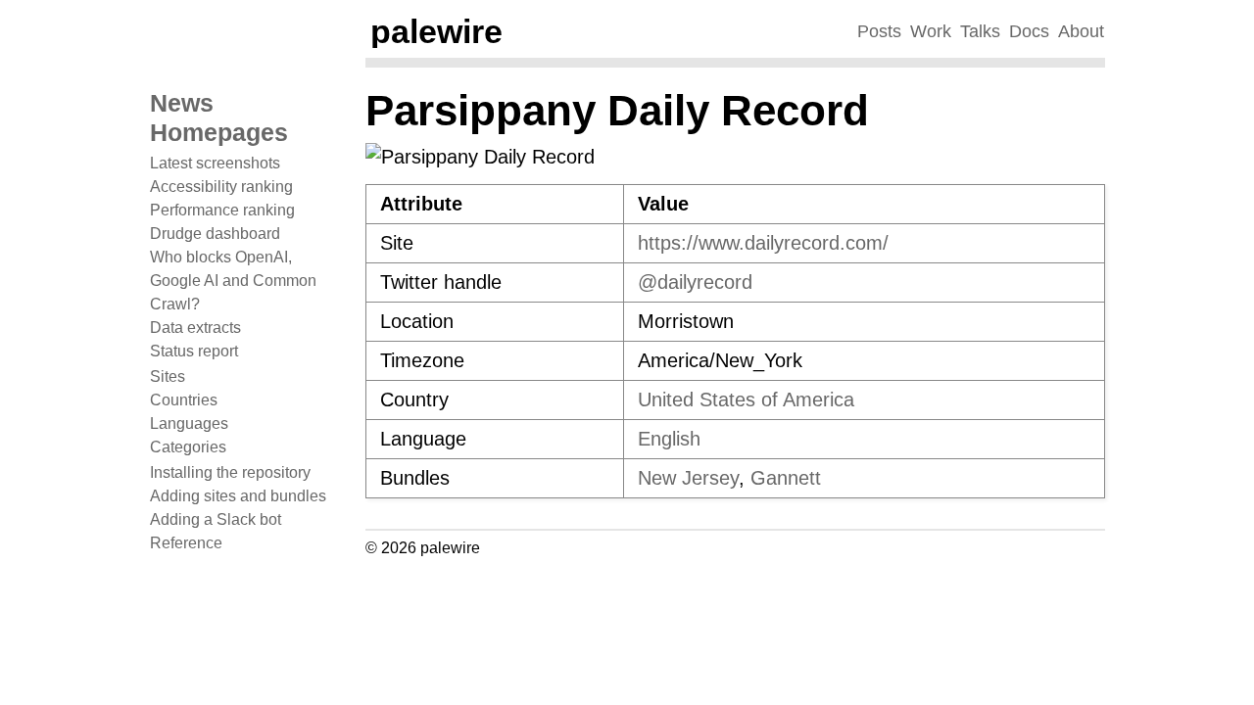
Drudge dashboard (215, 233)
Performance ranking (222, 210)
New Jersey (688, 478)
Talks (980, 31)
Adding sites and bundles (238, 496)
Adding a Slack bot (215, 519)
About (1081, 31)
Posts (879, 31)
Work (930, 31)
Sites (167, 376)
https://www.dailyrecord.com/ (763, 243)
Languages (189, 423)
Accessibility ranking (221, 186)
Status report (194, 351)
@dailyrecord (695, 282)
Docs (1029, 31)
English (669, 438)
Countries (183, 400)
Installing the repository (230, 472)
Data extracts (195, 327)
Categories (188, 447)
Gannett (785, 478)
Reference (186, 543)
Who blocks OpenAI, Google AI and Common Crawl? (233, 280)
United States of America (746, 399)
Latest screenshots (215, 163)
